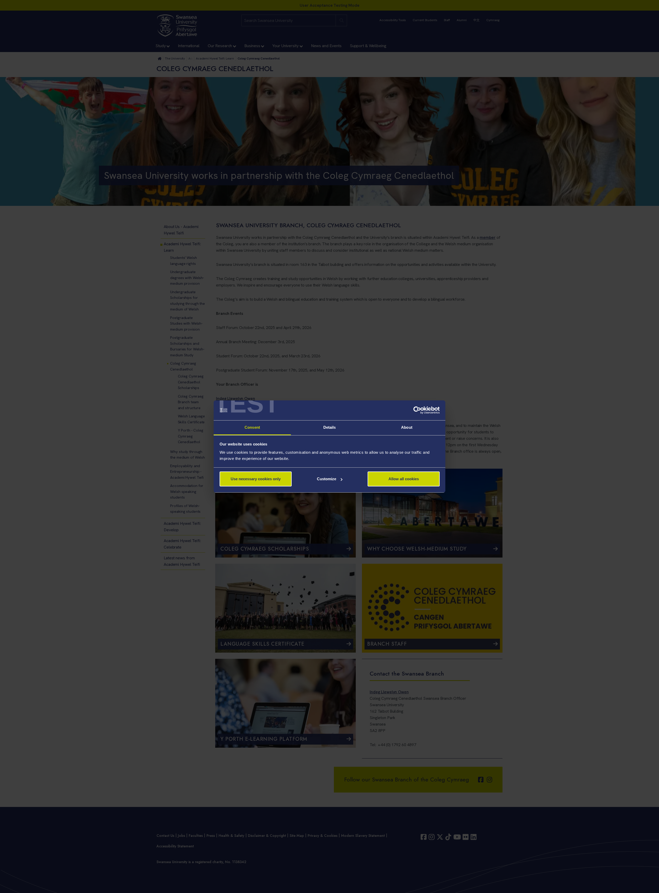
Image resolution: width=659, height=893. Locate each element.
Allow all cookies (403, 479)
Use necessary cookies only (256, 479)
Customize (326, 479)
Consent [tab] (252, 427)
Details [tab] (329, 427)
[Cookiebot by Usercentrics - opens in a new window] (417, 410)
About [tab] (406, 427)
